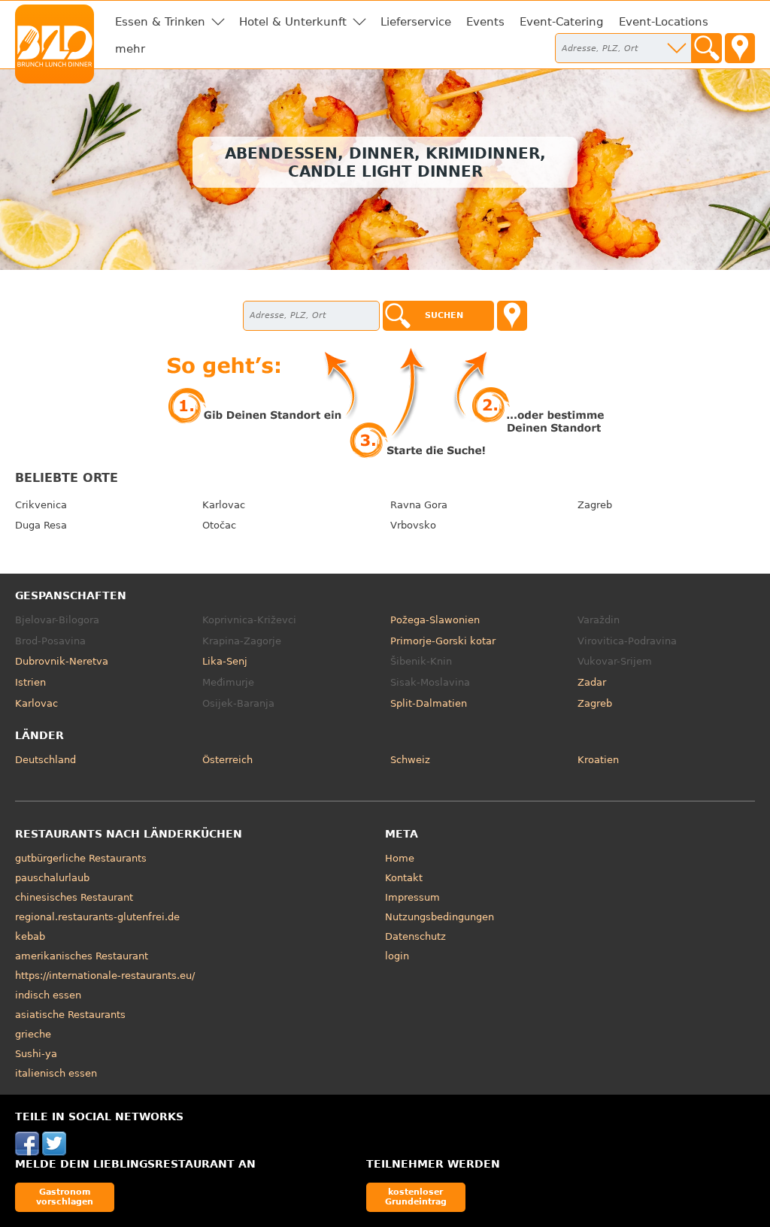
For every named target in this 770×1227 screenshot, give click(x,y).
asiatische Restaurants (70, 1014)
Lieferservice (415, 22)
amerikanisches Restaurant (81, 956)
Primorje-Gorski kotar (443, 641)
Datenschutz (415, 936)
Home (399, 858)
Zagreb (595, 504)
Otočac (219, 525)
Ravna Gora (418, 504)
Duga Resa (41, 525)
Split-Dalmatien (428, 703)
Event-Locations (663, 22)
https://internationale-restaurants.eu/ (105, 975)
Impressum (412, 897)
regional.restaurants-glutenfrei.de (97, 917)
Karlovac (223, 504)
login (397, 956)
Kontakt (404, 877)
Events (485, 22)
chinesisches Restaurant (74, 897)
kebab (30, 936)
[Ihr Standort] (740, 48)
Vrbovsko (413, 525)
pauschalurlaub (52, 877)
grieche (33, 1034)
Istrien (30, 682)
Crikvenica (41, 504)
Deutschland (45, 759)
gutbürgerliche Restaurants (81, 858)
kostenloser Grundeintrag (416, 1196)
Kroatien (598, 759)
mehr (130, 49)
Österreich (227, 759)
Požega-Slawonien (435, 620)
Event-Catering (562, 22)
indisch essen (48, 995)
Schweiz (410, 759)
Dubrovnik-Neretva (61, 661)
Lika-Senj (224, 661)
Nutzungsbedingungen (439, 917)
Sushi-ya (36, 1053)
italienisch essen (56, 1073)
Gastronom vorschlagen (64, 1196)
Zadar (592, 682)
